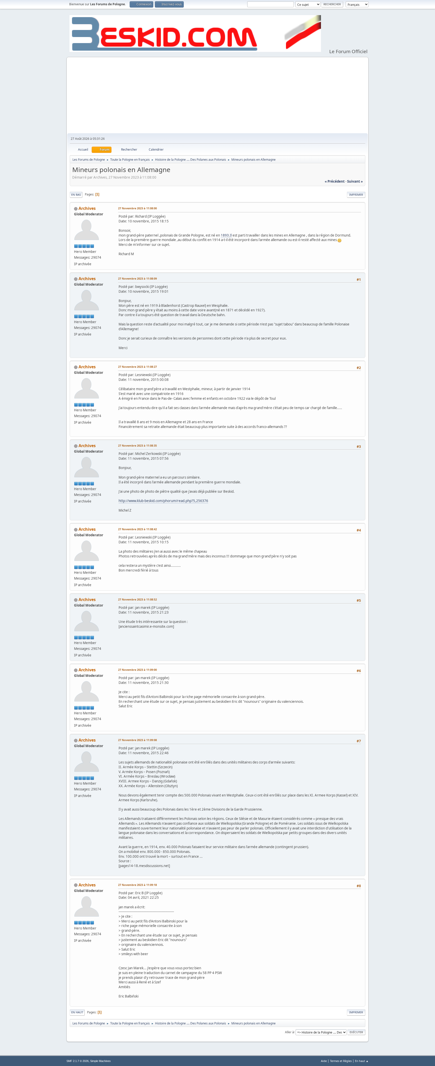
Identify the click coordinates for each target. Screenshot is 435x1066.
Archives (87, 208)
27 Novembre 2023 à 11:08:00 (137, 208)
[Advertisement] (217, 95)
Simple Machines (100, 1060)
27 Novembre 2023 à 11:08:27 (137, 367)
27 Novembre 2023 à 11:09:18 (137, 885)
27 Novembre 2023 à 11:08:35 (137, 445)
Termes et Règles (341, 1061)
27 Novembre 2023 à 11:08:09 (137, 278)
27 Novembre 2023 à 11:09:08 (137, 740)
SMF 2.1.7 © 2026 (77, 1060)
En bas (76, 194)
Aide (324, 1061)
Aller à (289, 1032)
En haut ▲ (362, 1061)
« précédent (335, 181)
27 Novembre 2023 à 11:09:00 (137, 670)
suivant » (355, 181)
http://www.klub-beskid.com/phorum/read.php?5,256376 (163, 500)
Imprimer (356, 194)
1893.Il (226, 235)
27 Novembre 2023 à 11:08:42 (137, 529)
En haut (77, 1012)
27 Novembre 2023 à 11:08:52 (137, 599)
